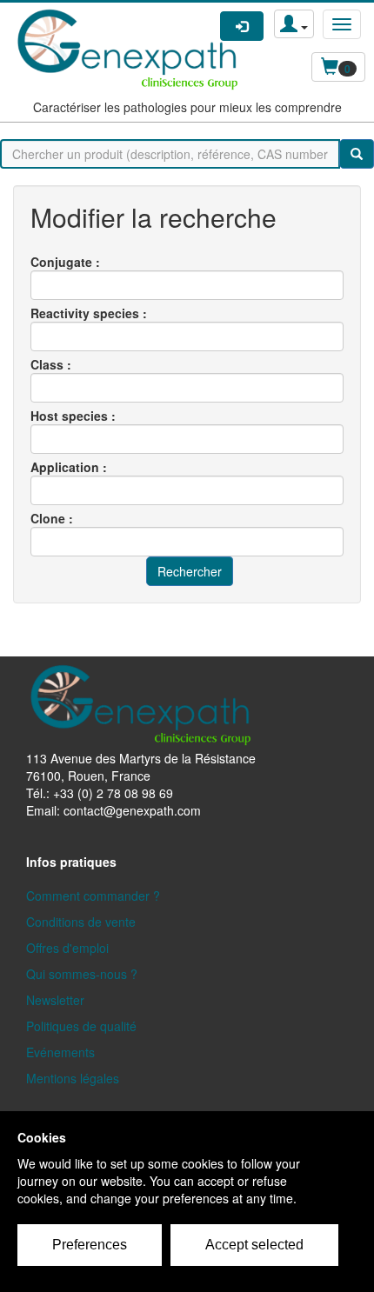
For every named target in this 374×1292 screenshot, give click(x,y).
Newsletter (55, 1000)
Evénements (60, 1052)
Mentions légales (72, 1078)
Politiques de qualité (81, 1026)
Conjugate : (65, 261)
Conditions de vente (81, 921)
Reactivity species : (88, 313)
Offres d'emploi (67, 947)
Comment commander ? (93, 895)
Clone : (51, 518)
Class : (50, 364)
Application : (68, 467)
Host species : (73, 415)
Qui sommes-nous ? (81, 973)
